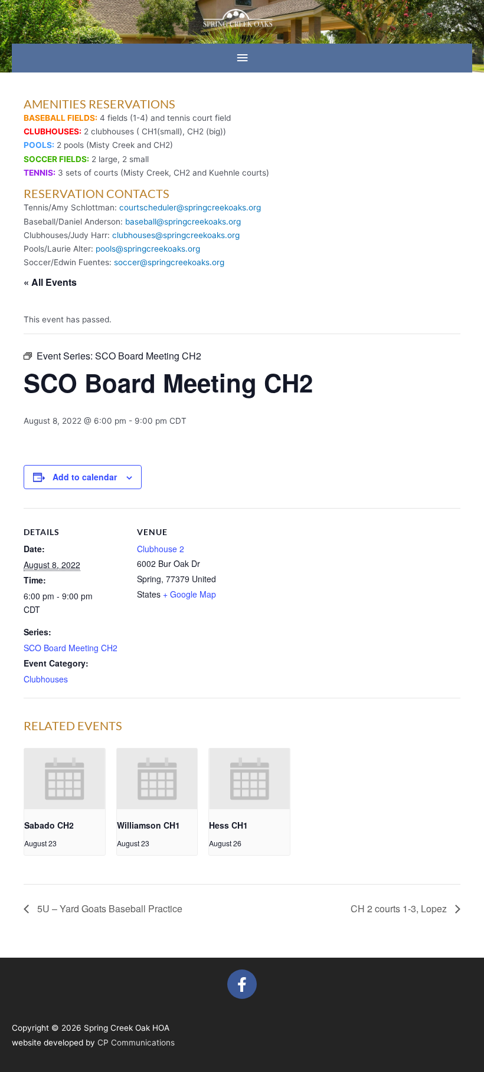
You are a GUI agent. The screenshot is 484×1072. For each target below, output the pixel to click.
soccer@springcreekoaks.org (169, 262)
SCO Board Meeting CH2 (70, 648)
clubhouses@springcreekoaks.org (176, 235)
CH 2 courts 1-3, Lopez (400, 908)
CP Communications (136, 1042)
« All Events (50, 282)
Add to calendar (85, 477)
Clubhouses (46, 679)
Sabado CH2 (49, 825)
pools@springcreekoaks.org (148, 248)
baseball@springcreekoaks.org (183, 221)
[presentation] (64, 778)
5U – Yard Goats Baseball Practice (108, 908)
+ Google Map (189, 594)
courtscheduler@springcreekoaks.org (190, 207)
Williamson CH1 (148, 825)
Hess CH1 (228, 825)
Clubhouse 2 (160, 549)
